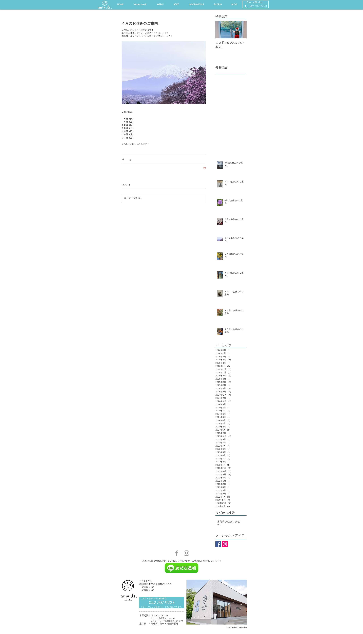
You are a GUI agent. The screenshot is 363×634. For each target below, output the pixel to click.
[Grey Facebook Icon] (176, 553)
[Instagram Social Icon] (225, 544)
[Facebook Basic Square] (218, 544)
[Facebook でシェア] (123, 159)
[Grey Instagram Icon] (186, 553)
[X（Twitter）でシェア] (130, 159)
